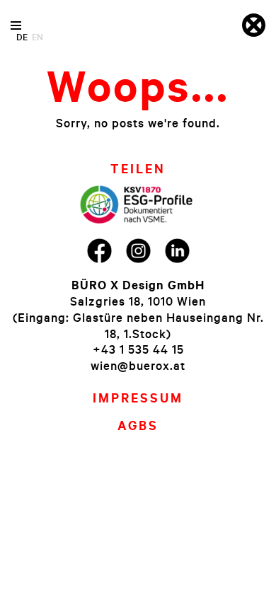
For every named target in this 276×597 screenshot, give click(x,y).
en (37, 36)
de (22, 36)
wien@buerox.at (138, 365)
